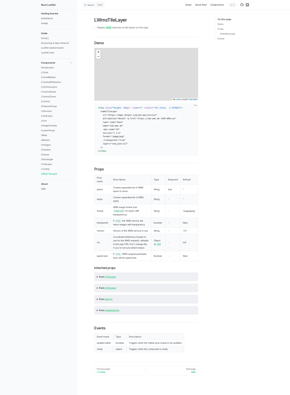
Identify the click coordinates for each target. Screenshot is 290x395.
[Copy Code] (193, 108)
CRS (159, 244)
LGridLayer (110, 288)
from (107, 276)
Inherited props (227, 33)
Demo (221, 24)
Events (221, 38)
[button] (56, 13)
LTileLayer (110, 276)
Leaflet (178, 99)
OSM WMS (192, 99)
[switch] (232, 4)
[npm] (247, 5)
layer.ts (109, 299)
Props (221, 29)
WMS (109, 27)
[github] (242, 5)
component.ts (112, 310)
